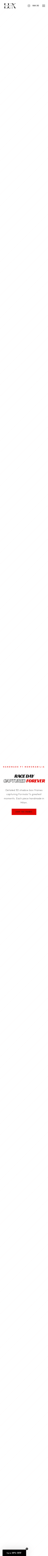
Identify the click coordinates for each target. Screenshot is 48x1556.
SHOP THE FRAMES (24, 812)
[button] (14, 1553)
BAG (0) (36, 5)
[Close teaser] (27, 1549)
